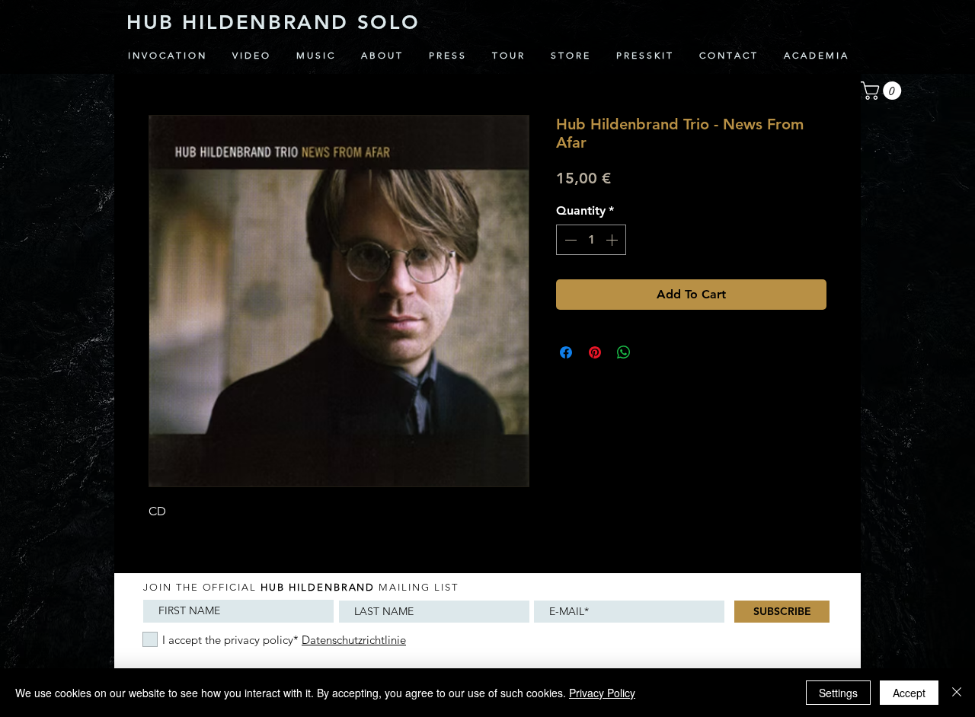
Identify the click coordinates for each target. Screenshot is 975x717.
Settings (838, 692)
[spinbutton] (591, 239)
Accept (909, 692)
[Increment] (613, 239)
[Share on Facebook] (566, 352)
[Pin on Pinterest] (595, 352)
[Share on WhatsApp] (624, 352)
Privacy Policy (602, 692)
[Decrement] (569, 239)
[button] (883, 90)
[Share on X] (653, 352)
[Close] (957, 692)
